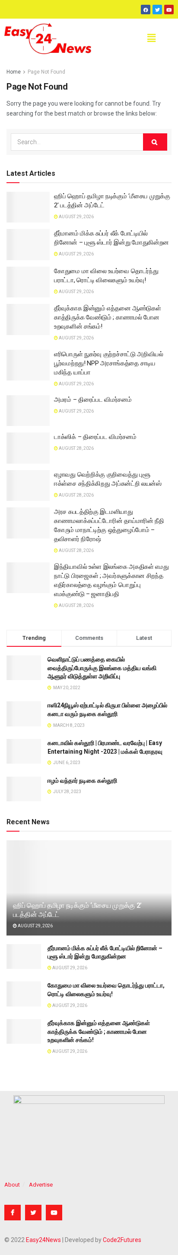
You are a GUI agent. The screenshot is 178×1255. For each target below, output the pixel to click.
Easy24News (43, 1239)
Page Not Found (46, 72)
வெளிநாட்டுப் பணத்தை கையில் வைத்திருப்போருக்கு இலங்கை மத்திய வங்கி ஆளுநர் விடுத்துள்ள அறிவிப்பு (102, 668)
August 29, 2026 (76, 216)
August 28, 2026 (76, 448)
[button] (151, 38)
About (12, 1184)
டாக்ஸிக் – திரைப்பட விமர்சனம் (95, 437)
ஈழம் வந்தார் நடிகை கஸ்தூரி (82, 780)
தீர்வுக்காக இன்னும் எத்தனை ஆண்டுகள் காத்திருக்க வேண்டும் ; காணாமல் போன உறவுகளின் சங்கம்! (107, 317)
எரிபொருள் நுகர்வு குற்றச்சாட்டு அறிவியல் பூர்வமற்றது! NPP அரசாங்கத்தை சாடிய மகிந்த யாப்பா (108, 363)
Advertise (41, 1184)
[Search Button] (155, 142)
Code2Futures (122, 1239)
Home (13, 72)
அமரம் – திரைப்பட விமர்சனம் (92, 399)
